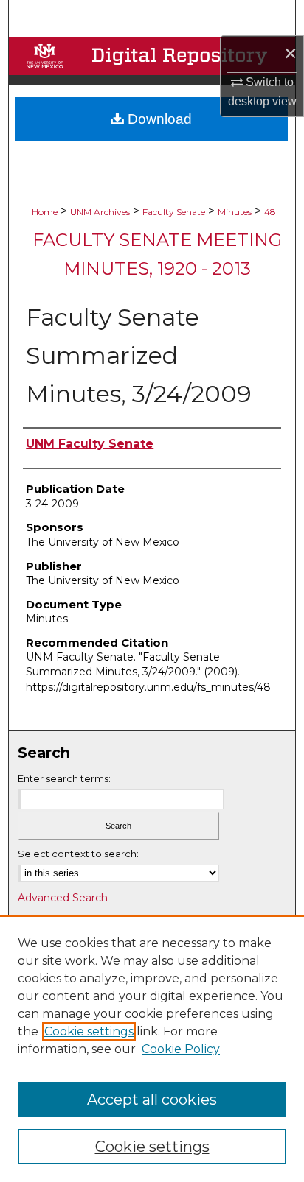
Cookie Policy (181, 1049)
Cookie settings (89, 1031)
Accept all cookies (152, 1099)
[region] (152, 1048)
